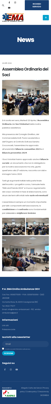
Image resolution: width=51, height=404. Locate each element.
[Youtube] (9, 8)
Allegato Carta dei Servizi (31, 388)
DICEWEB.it (44, 395)
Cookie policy (31, 391)
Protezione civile (8, 329)
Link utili (5, 325)
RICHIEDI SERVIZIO (36, 5)
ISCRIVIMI (8, 353)
